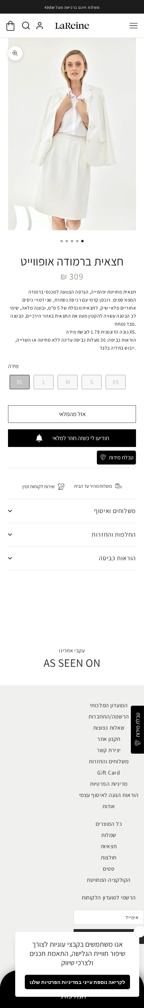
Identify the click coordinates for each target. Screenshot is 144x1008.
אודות (108, 806)
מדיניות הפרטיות (108, 783)
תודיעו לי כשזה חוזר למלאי (80, 438)
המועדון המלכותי (109, 705)
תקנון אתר (108, 738)
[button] (116, 458)
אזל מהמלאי (72, 414)
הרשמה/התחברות (108, 716)
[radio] (19, 382)
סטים (108, 868)
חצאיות (109, 846)
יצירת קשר (109, 750)
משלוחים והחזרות (108, 761)
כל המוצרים (109, 823)
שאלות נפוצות (109, 727)
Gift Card (108, 772)
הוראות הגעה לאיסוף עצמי (109, 795)
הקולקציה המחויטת (109, 879)
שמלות (108, 835)
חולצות (108, 857)
